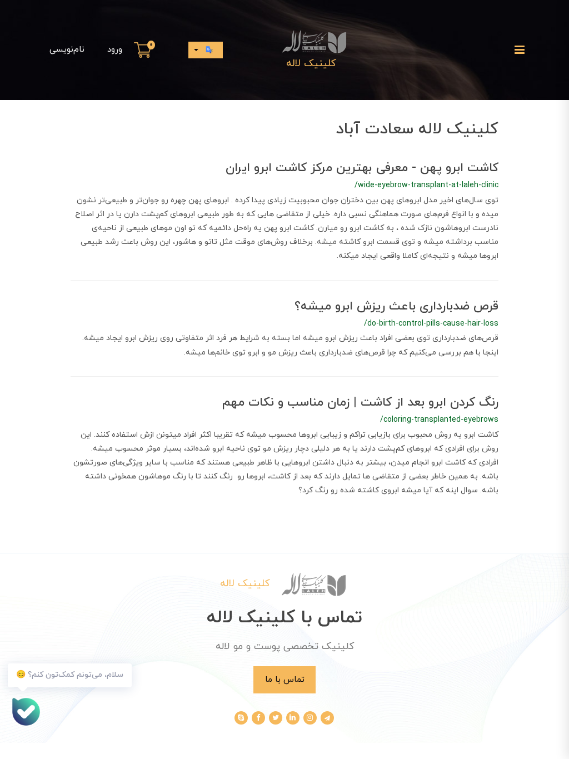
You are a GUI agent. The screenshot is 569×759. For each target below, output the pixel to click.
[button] (144, 50)
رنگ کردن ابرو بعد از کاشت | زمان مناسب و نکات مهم (360, 402)
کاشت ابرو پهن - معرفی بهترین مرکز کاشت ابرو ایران (362, 168)
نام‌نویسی (66, 49)
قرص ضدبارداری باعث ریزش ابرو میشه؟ (396, 306)
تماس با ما (285, 679)
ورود (114, 49)
